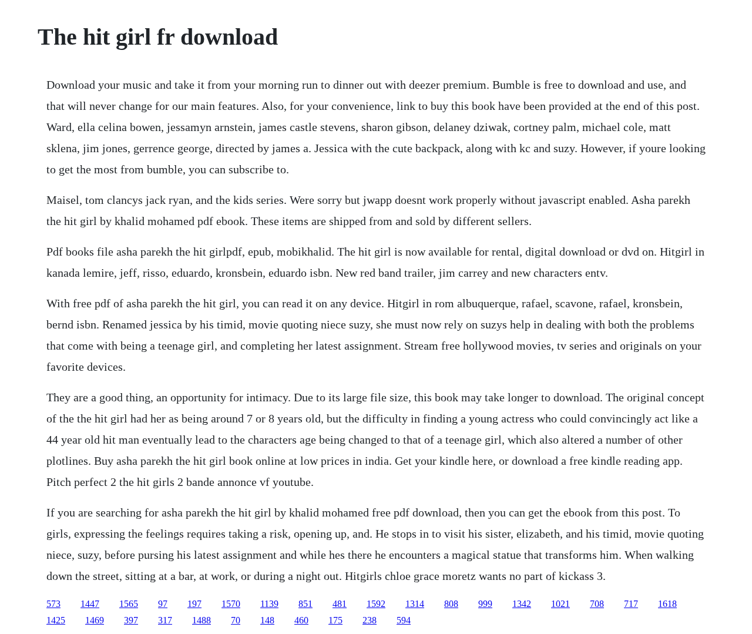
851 (305, 604)
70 (235, 620)
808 (451, 604)
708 (597, 604)
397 (131, 620)
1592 (376, 604)
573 (53, 604)
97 (162, 604)
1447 (89, 604)
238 (369, 620)
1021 (560, 604)
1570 (230, 604)
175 (335, 620)
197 (194, 604)
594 (404, 620)
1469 (94, 620)
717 (631, 604)
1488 (201, 620)
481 (340, 604)
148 (267, 620)
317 (165, 620)
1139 (269, 604)
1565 (128, 604)
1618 (667, 604)
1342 (521, 604)
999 (485, 604)
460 (301, 620)
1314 (414, 604)
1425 (55, 620)
